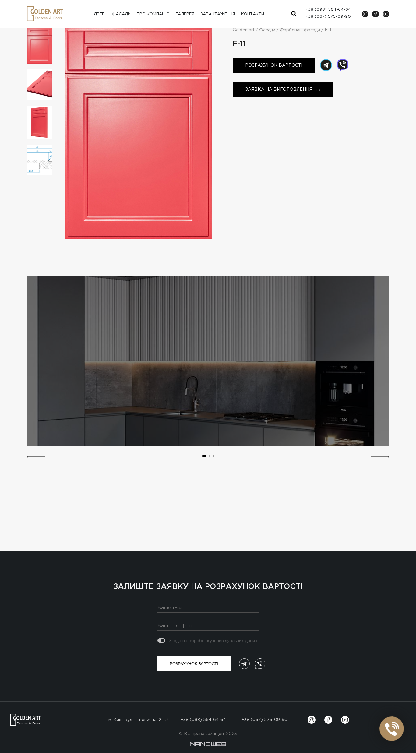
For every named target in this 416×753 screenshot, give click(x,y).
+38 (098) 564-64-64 (203, 720)
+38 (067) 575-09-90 (264, 720)
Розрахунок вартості (273, 65)
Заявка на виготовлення (278, 89)
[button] (36, 456)
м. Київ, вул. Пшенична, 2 (134, 720)
